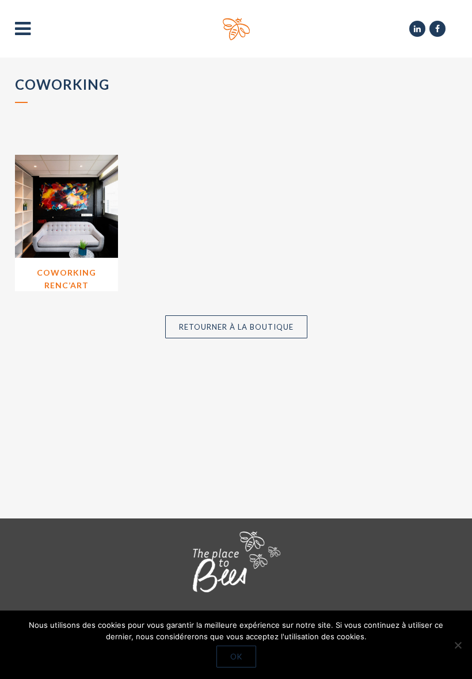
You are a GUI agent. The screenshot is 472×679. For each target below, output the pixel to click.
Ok (236, 656)
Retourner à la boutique (236, 326)
